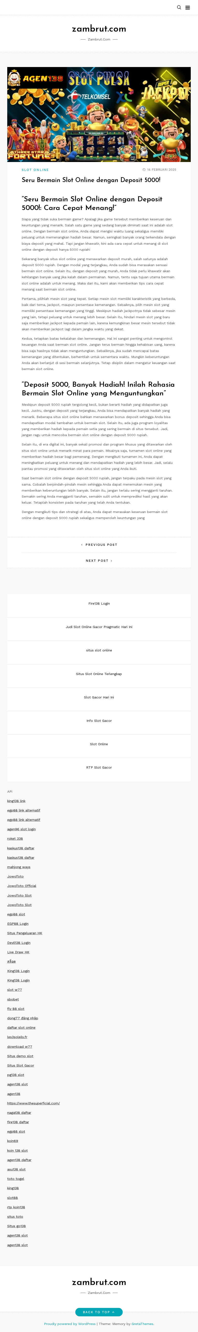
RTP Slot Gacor (99, 767)
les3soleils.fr (17, 1037)
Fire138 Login (99, 603)
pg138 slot (15, 1075)
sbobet (13, 999)
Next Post (97, 560)
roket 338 (15, 838)
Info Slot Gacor (99, 721)
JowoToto (15, 876)
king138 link (16, 801)
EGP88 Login (17, 924)
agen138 (13, 1094)
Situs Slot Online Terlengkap (99, 674)
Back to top (96, 1312)
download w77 (19, 1046)
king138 (13, 1188)
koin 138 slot (17, 1150)
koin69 (12, 1141)
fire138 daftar (18, 1122)
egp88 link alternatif (23, 810)
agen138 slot (17, 1084)
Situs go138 (16, 1226)
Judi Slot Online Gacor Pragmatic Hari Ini (99, 627)
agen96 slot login (21, 829)
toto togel (15, 1179)
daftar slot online (21, 1027)
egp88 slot (16, 914)
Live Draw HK (18, 952)
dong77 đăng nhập (22, 1018)
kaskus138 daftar (20, 848)
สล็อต (11, 961)
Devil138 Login (18, 943)
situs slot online (99, 650)
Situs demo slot (20, 1056)
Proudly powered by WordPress (70, 1324)
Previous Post (101, 545)
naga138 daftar (19, 1113)
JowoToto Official (21, 886)
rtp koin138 (16, 1207)
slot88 (12, 1198)
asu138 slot (16, 1169)
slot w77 (14, 990)
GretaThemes (142, 1324)
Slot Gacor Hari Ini (99, 697)
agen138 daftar (19, 1160)
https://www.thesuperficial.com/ (33, 1103)
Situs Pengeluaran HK (24, 933)
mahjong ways (18, 867)
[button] (179, 8)
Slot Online (35, 170)
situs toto (15, 1216)
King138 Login (18, 971)
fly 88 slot (15, 1009)
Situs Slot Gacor (20, 1065)
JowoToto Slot (19, 895)
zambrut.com (99, 29)
